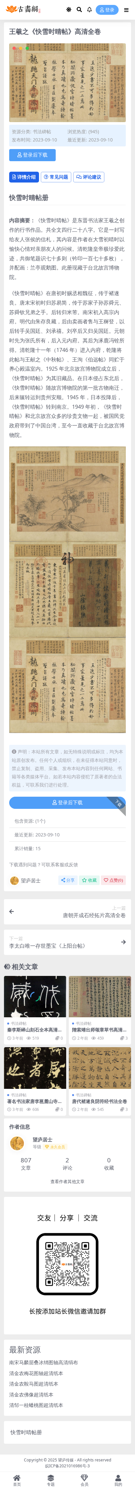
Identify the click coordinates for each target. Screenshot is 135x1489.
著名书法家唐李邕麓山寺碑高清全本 (34, 1104)
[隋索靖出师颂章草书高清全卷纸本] (100, 997)
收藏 (92, 880)
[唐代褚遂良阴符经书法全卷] (100, 1068)
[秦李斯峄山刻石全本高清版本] (35, 997)
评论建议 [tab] (92, 177)
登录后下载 (35, 155)
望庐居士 (31, 880)
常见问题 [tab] (59, 177)
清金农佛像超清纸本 (31, 1394)
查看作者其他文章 (67, 1181)
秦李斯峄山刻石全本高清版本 (34, 1032)
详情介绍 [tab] (26, 177)
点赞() (116, 880)
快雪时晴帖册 (26, 1432)
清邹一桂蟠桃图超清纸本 (36, 1405)
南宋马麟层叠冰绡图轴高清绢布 (43, 1362)
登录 (109, 10)
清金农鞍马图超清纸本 (33, 1383)
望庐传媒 (66, 1460)
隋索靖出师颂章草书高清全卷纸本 (99, 1032)
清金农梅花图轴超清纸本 (36, 1373)
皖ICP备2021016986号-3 (67, 1466)
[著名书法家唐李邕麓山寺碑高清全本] (35, 1068)
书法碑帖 (42, 131)
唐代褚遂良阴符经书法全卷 (99, 1101)
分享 (70, 880)
